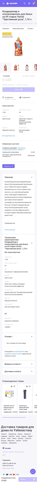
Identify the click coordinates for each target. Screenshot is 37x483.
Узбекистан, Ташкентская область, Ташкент (14, 148)
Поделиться (7, 166)
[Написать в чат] (33, 471)
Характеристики (18, 28)
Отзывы (30, 28)
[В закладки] (14, 386)
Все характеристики (8, 136)
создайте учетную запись (13, 354)
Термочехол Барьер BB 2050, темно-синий (24, 407)
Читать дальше (10, 229)
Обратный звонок (7, 465)
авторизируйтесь (19, 351)
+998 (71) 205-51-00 (9, 463)
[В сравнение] (12, 386)
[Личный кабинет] (29, 3)
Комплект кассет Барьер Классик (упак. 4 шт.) (9, 407)
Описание (5, 28)
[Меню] (3, 3)
